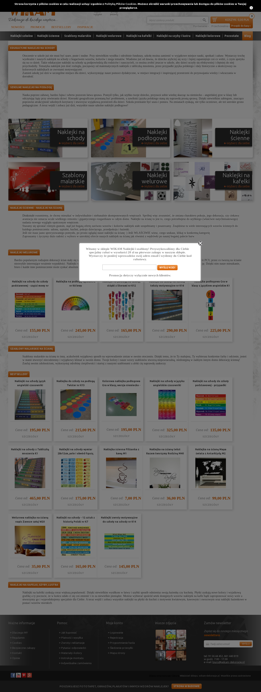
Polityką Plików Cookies (120, 3)
